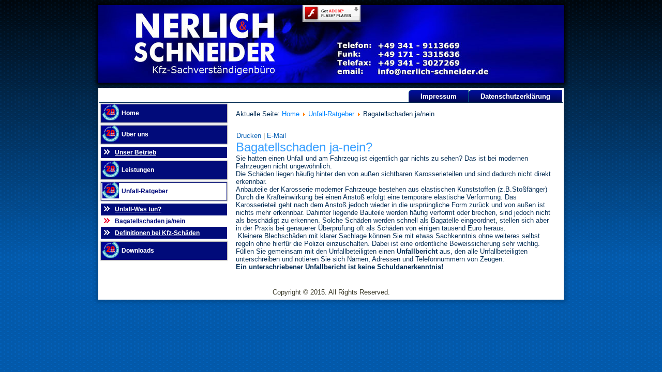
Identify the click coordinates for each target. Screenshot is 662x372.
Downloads (138, 250)
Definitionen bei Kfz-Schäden (157, 233)
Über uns (135, 134)
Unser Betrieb (135, 152)
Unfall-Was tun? (138, 209)
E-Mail (276, 136)
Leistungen (138, 170)
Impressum (438, 96)
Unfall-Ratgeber (145, 191)
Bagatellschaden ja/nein (150, 221)
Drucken (249, 136)
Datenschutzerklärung (515, 96)
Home (130, 113)
